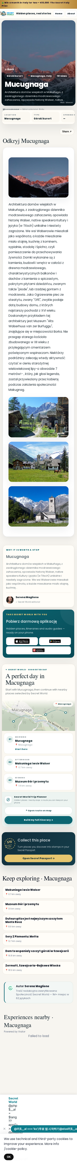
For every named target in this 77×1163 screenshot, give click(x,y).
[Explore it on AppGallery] (38, 650)
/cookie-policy (15, 1149)
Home (58, 13)
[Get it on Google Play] (55, 641)
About (71, 13)
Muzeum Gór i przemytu (32, 781)
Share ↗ (66, 131)
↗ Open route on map (38, 810)
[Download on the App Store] (22, 641)
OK (9, 1156)
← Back (9, 69)
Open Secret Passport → (39, 858)
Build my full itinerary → (38, 819)
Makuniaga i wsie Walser (32, 763)
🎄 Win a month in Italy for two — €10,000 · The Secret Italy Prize (35, 4)
